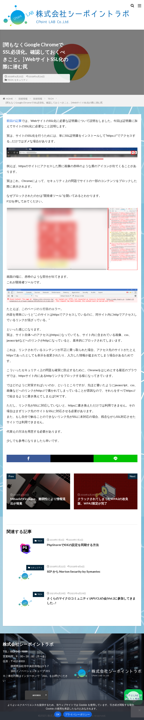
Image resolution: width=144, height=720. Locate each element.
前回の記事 (14, 120)
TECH (10, 79)
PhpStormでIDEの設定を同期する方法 (73, 545)
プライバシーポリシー (77, 714)
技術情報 (23, 98)
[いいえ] (139, 710)
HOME (9, 98)
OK (58, 714)
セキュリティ (21, 79)
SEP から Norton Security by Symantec (73, 571)
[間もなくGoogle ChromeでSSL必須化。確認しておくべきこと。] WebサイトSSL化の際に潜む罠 (54, 102)
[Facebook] (28, 458)
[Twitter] (72, 458)
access (36, 695)
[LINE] (115, 458)
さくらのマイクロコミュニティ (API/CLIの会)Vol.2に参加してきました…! (91, 600)
